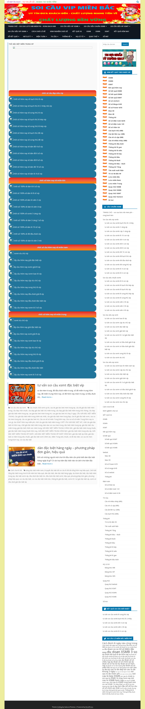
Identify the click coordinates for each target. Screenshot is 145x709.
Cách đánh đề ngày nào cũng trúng (114, 645)
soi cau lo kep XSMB (118, 674)
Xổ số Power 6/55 (115, 107)
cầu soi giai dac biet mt (30, 419)
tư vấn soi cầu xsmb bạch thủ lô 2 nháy (119, 223)
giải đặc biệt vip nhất (79, 434)
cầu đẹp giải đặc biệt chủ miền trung (41, 410)
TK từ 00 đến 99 (114, 174)
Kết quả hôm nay (121, 31)
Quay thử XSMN (114, 190)
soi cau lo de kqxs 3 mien (123, 672)
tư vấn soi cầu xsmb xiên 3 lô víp (117, 306)
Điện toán (40, 36)
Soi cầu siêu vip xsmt (119, 26)
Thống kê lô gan (115, 147)
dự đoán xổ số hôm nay (118, 664)
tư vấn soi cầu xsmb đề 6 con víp (117, 244)
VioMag (59, 707)
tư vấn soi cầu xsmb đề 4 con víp (117, 240)
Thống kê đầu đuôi (116, 144)
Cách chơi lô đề (38, 31)
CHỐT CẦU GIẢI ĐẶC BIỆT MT (71, 422)
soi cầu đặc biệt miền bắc (41, 479)
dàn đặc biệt (49, 473)
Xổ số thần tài (114, 127)
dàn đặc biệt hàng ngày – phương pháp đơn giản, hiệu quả (66, 450)
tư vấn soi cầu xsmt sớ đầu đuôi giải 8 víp (120, 342)
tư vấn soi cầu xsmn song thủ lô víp (118, 398)
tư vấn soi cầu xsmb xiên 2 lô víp (117, 302)
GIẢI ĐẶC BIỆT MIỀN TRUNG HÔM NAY (52, 431)
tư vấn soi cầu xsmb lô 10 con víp (117, 235)
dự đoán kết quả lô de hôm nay (115, 654)
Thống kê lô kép (115, 154)
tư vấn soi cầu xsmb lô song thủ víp (118, 298)
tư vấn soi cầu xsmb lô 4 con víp (116, 269)
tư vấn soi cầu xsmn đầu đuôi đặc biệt (119, 394)
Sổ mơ (105, 36)
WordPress (89, 707)
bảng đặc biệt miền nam (35, 470)
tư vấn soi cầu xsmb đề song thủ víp (118, 264)
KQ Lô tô (79, 36)
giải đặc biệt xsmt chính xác (41, 437)
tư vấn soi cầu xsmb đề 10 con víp (117, 252)
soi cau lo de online (126, 674)
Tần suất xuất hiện (115, 170)
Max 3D (111, 111)
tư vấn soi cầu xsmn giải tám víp (116, 378)
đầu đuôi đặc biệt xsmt (54, 476)
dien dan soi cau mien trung (53, 425)
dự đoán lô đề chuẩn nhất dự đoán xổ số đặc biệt (119, 655)
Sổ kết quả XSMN (115, 94)
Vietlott (27, 36)
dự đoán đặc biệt (79, 473)
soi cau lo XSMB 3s (127, 676)
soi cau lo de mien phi (118, 672)
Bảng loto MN (110, 576)
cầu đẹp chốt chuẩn (20, 410)
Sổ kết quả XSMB (115, 91)
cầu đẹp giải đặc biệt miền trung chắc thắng (72, 410)
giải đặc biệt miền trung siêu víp (79, 431)
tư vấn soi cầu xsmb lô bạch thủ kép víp (119, 285)
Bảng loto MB (110, 568)
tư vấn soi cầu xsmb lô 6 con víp (116, 273)
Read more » (47, 397)
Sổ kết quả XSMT (115, 98)
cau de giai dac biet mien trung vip (62, 408)
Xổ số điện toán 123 (116, 124)
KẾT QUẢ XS (77, 31)
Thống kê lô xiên (115, 150)
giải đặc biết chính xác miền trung (29, 428)
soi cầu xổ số (124, 686)
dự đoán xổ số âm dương (114, 666)
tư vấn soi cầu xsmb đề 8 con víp (117, 248)
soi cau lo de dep (115, 669)
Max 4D (111, 114)
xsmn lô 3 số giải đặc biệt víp (78, 479)
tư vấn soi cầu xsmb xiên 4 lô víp (117, 310)
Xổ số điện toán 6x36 (116, 121)
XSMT (107, 31)
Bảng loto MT (110, 572)
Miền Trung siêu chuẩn (60, 437)
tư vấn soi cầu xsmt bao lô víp (116, 318)
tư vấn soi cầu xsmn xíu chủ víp (116, 402)
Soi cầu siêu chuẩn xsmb (94, 26)
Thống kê (66, 36)
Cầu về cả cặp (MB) (115, 137)
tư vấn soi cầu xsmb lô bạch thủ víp (118, 289)
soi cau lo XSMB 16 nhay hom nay (116, 678)
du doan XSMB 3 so (122, 651)
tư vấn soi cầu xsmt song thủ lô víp (117, 353)
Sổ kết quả (13, 36)
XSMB (88, 31)
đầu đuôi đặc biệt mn (37, 476)
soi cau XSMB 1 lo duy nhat (112, 684)
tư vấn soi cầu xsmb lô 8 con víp (116, 281)
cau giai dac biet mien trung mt (40, 413)
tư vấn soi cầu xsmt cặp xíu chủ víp (117, 323)
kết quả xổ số (114, 668)
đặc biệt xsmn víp (22, 476)
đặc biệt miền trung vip (72, 425)
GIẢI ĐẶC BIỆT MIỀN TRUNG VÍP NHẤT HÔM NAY (53, 434)
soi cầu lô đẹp (112, 686)
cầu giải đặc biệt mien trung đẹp (59, 416)
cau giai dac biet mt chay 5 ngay (64, 413)
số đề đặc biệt (74, 437)
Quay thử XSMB (114, 187)
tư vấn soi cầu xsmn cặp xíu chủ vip (118, 370)
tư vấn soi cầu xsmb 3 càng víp (116, 227)
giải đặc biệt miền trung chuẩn (85, 428)
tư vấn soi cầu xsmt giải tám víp (116, 331)
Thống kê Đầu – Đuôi (116, 164)
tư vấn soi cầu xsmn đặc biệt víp (116, 374)
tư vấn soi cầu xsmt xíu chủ (115, 357)
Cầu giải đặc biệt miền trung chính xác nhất (30, 416)
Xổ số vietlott (114, 101)
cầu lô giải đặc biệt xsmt (80, 416)
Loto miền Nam (114, 180)
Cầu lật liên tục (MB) (116, 134)
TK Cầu (54, 36)
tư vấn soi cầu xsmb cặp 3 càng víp (117, 231)
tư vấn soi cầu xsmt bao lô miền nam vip (120, 366)
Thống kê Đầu (114, 157)
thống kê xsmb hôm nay (114, 692)
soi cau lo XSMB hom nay (118, 679)
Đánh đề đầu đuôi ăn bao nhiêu (113, 694)
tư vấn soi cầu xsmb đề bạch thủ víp (118, 256)
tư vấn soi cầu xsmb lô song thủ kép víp (119, 293)
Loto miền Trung (115, 184)
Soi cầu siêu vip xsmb (69, 26)
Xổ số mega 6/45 (111, 468)
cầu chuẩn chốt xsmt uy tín (39, 408)
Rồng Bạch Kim (125, 668)
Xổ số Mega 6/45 (115, 104)
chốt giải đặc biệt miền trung (31, 425)
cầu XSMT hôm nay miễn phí (24, 422)
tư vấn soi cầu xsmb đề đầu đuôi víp (118, 260)
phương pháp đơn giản (79, 476)
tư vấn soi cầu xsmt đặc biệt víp (60, 385)
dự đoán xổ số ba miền (113, 660)
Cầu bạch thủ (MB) (115, 131)
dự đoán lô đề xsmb (117, 658)
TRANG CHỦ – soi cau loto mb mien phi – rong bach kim (32, 26)
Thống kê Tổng (114, 167)
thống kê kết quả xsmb (116, 690)
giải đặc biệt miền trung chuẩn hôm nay (22, 431)
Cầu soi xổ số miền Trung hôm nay (52, 419)
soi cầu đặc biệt (26, 440)
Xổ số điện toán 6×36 (112, 493)
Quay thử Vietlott (115, 197)
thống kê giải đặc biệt (59, 479)
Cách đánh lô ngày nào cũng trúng (119, 643)
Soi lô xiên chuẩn (126, 688)
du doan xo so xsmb (112, 647)
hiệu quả (67, 476)
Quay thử (93, 36)
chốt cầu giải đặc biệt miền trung (47, 422)
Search (125, 44)
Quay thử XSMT (114, 193)
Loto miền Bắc (114, 177)
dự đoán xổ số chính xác (121, 662)
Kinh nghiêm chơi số (59, 31)
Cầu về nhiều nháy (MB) (117, 140)
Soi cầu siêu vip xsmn (17, 31)
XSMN (97, 31)
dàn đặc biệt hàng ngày (63, 473)
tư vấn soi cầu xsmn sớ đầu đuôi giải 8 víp (120, 389)
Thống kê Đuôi (114, 160)
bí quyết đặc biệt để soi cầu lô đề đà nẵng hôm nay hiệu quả (67, 470)
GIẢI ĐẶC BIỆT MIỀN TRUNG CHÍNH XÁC (58, 428)
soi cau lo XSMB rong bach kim (123, 682)
